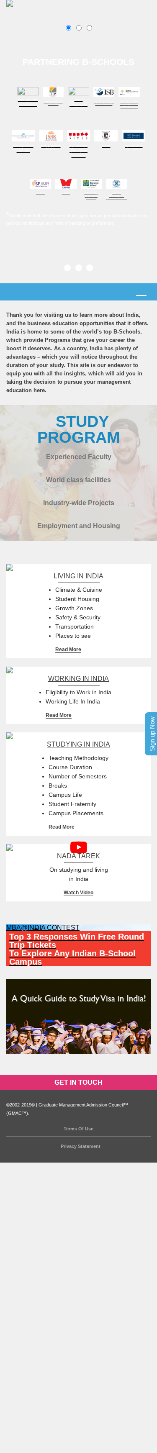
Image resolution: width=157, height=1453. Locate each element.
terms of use (78, 1128)
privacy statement (80, 1146)
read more (68, 649)
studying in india (78, 744)
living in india (78, 576)
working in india (78, 678)
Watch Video (78, 893)
